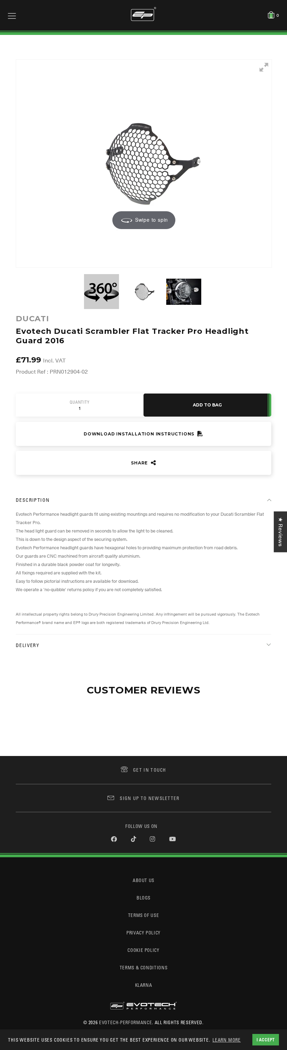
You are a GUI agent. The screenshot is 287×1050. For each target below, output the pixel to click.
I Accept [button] (266, 1039)
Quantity (79, 402)
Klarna (143, 985)
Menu (12, 15)
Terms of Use (143, 915)
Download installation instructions (140, 433)
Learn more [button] (226, 1040)
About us (143, 880)
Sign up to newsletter (149, 798)
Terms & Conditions (144, 967)
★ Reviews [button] (280, 531)
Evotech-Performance (125, 1022)
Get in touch (149, 770)
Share (140, 462)
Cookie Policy (143, 950)
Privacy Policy (143, 932)
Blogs (143, 898)
